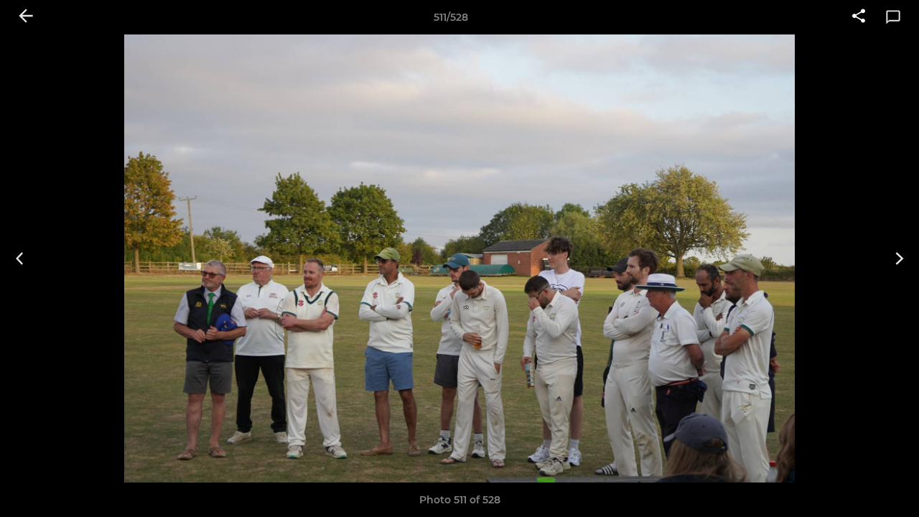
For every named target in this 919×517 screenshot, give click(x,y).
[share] (858, 17)
